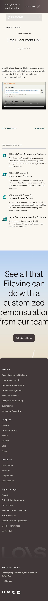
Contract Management (12, 390)
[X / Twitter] (8, 592)
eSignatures (7, 405)
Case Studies (8, 480)
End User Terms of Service (14, 510)
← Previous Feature (9, 128)
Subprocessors (9, 515)
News (4, 451)
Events (5, 435)
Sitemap (8, 581)
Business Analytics (10, 395)
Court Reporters (9, 430)
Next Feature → (40, 128)
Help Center (7, 465)
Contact (5, 440)
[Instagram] (13, 592)
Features (16, 27)
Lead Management (10, 380)
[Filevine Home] (15, 17)
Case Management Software (14, 375)
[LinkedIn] (18, 592)
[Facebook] (3, 592)
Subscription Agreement (13, 500)
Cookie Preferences (11, 525)
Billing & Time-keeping (12, 400)
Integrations (7, 475)
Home (8, 27)
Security (5, 495)
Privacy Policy (8, 505)
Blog (4, 445)
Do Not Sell (7, 531)
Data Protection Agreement (14, 520)
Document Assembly (11, 411)
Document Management (13, 385)
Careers (5, 425)
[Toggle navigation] (38, 17)
